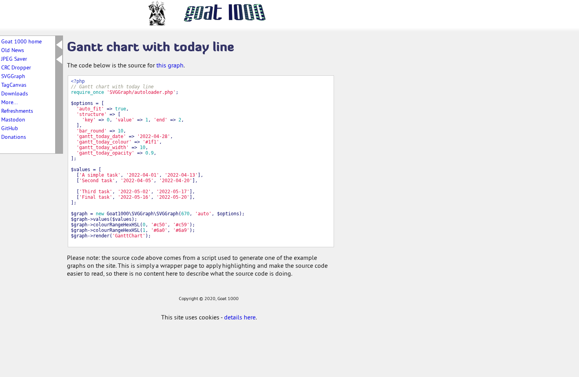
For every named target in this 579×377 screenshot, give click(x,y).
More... (9, 102)
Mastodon (13, 119)
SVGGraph (13, 76)
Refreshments (17, 110)
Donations (13, 136)
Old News (12, 50)
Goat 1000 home (21, 41)
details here (240, 317)
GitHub (9, 128)
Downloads (14, 93)
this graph (170, 65)
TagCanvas (13, 84)
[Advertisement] (374, 157)
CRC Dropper (16, 67)
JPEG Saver (14, 58)
